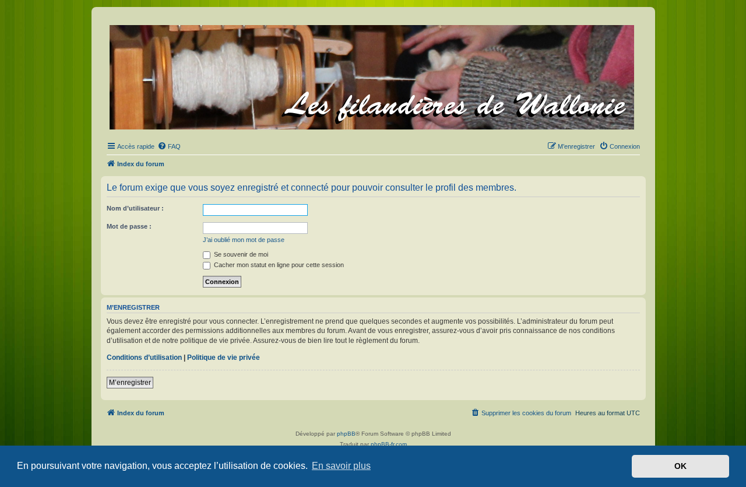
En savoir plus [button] (341, 466)
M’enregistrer (130, 383)
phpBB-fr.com (389, 444)
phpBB (346, 433)
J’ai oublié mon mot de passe (243, 239)
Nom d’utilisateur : (135, 208)
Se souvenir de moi (240, 254)
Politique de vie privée (223, 357)
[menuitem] (169, 146)
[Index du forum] (373, 75)
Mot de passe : (129, 226)
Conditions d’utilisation (144, 357)
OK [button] (680, 466)
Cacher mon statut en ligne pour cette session (278, 264)
